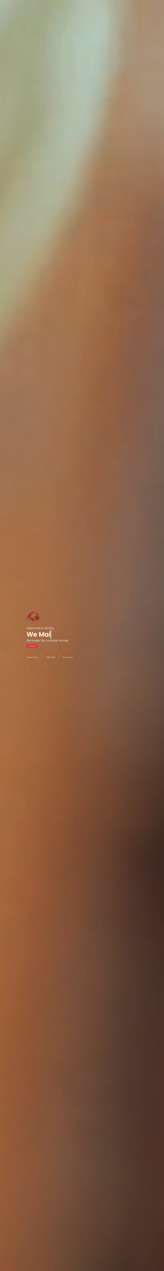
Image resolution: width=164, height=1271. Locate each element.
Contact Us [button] (32, 646)
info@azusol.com (32, 657)
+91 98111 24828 (50, 657)
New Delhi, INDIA (68, 657)
